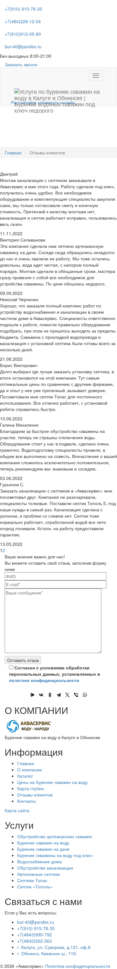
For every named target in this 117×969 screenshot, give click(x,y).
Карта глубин (30, 788)
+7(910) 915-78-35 (23, 9)
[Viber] (76, 695)
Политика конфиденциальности (77, 966)
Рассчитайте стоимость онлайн (43, 102)
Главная (13, 152)
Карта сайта (17, 810)
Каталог (25, 776)
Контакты (26, 801)
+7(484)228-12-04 (23, 21)
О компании (29, 769)
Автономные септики (38, 874)
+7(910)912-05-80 (23, 34)
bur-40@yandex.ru (23, 46)
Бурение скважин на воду (43, 842)
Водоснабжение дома (39, 861)
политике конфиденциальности (44, 680)
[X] (67, 695)
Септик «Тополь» (34, 886)
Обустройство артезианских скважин (54, 836)
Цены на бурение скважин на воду (52, 782)
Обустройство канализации (45, 868)
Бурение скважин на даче (43, 849)
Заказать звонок (21, 64)
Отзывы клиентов (34, 794)
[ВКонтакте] (41, 695)
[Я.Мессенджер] (32, 695)
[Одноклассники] (50, 695)
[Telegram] (58, 695)
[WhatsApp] (85, 695)
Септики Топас (32, 880)
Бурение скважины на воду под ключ (54, 855)
